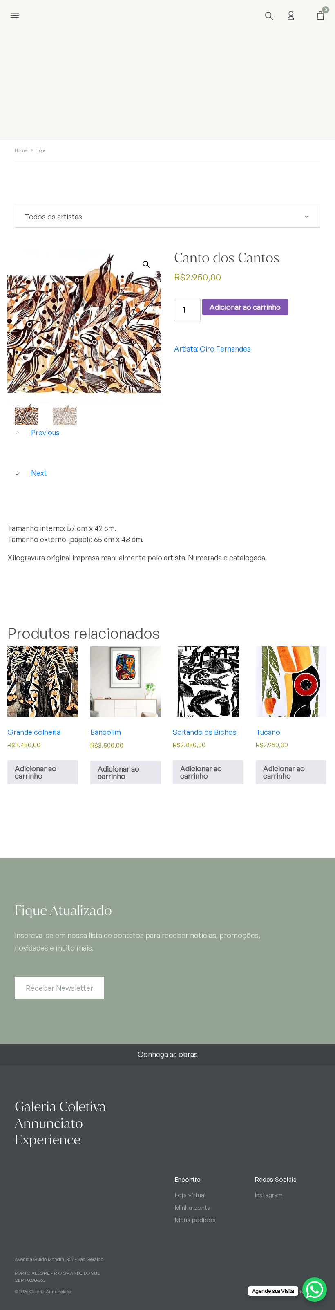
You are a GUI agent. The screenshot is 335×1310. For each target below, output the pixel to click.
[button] (146, 264)
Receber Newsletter (59, 987)
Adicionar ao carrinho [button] (35, 772)
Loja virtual (190, 1195)
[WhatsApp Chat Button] (314, 1289)
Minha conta (192, 1207)
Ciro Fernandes (225, 348)
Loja (41, 150)
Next (39, 472)
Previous (45, 432)
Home (21, 150)
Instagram (269, 1195)
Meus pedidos (195, 1220)
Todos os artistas (53, 216)
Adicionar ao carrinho (245, 306)
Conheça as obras (168, 1054)
